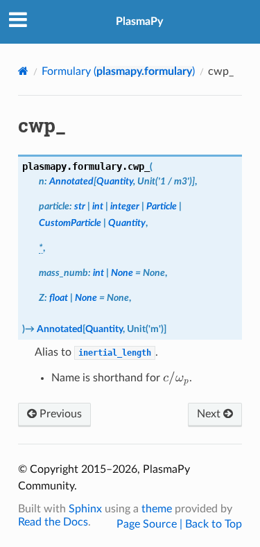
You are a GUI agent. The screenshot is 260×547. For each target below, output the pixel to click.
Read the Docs (53, 522)
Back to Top (213, 524)
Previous (59, 413)
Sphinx (85, 508)
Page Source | (150, 524)
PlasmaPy (139, 21)
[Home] (23, 71)
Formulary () (118, 71)
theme (156, 508)
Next (210, 413)
